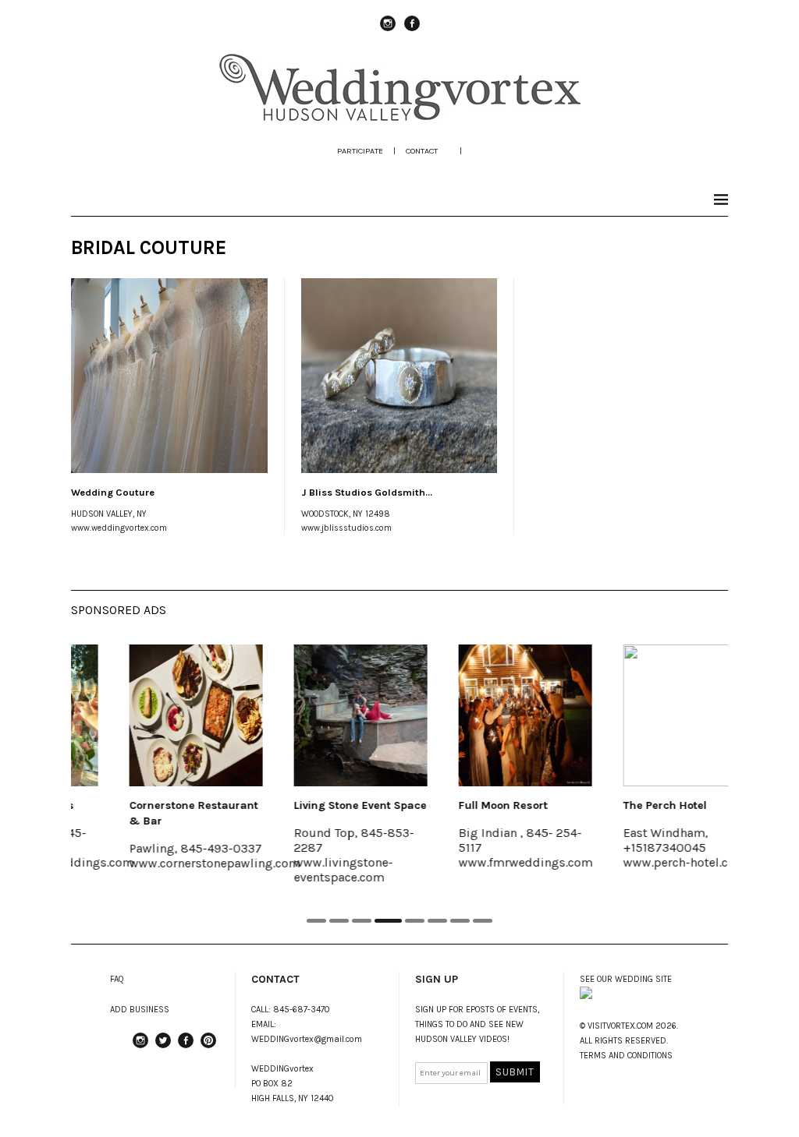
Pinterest (208, 1047)
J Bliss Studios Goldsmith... (366, 492)
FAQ (117, 979)
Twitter (163, 1047)
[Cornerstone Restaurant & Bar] (159, 715)
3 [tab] (361, 921)
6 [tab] (437, 921)
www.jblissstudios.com (346, 528)
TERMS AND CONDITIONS (626, 1055)
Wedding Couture (112, 492)
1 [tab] (316, 921)
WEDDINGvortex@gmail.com (306, 1039)
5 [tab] (414, 921)
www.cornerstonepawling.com (178, 863)
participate (360, 151)
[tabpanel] (159, 767)
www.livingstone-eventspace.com (307, 870)
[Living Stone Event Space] (324, 715)
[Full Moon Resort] (489, 715)
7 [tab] (460, 921)
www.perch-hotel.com (648, 862)
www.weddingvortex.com (119, 528)
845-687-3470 (301, 1010)
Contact (422, 151)
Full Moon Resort (466, 805)
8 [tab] (482, 921)
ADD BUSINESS (139, 1010)
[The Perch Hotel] (653, 715)
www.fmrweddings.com (489, 862)
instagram (388, 30)
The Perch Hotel (628, 805)
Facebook (412, 30)
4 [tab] (388, 921)
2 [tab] (339, 921)
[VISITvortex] (400, 118)
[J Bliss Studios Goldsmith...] (399, 375)
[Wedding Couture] (169, 375)
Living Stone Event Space (323, 805)
